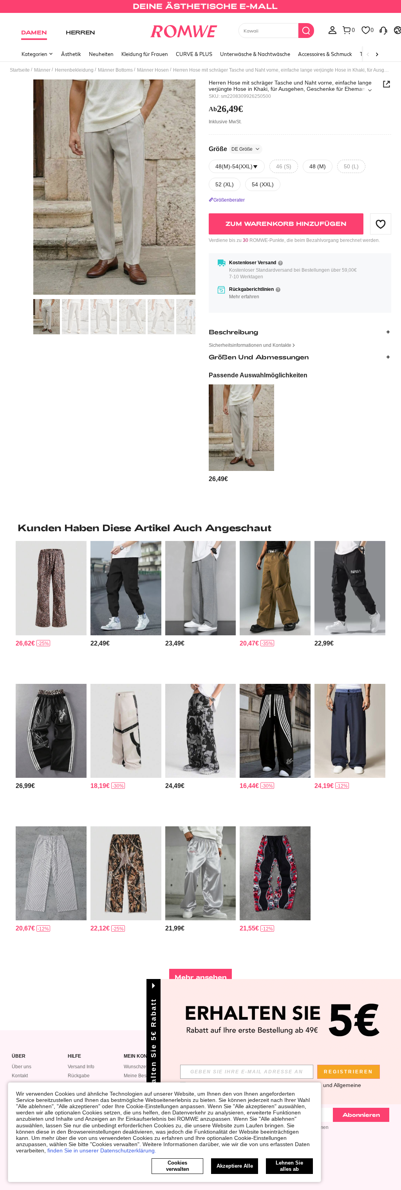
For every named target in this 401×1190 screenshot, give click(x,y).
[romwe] (183, 30)
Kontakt (20, 1075)
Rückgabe (79, 1075)
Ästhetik (71, 54)
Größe (231, 149)
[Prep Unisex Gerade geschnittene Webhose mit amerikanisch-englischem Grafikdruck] (275, 731)
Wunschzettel (138, 1066)
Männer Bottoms (115, 70)
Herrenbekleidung (74, 70)
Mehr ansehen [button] (201, 977)
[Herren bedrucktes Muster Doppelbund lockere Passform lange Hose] (51, 731)
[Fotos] (114, 187)
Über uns (21, 1066)
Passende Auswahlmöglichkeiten (258, 375)
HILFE (74, 1056)
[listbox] (332, 30)
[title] (200, 527)
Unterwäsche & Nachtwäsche (255, 54)
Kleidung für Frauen (144, 54)
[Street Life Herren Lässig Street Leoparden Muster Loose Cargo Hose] (51, 588)
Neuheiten (101, 54)
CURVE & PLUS (194, 54)
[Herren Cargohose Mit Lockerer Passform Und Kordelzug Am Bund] (125, 588)
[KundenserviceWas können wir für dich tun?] (383, 30)
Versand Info (81, 1066)
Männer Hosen (153, 70)
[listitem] (241, 433)
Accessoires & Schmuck (325, 54)
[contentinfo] (218, 479)
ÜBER (18, 1056)
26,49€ (226, 109)
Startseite (20, 70)
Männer (42, 70)
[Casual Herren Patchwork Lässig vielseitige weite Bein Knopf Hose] (125, 731)
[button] (380, 223)
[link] (200, 9)
